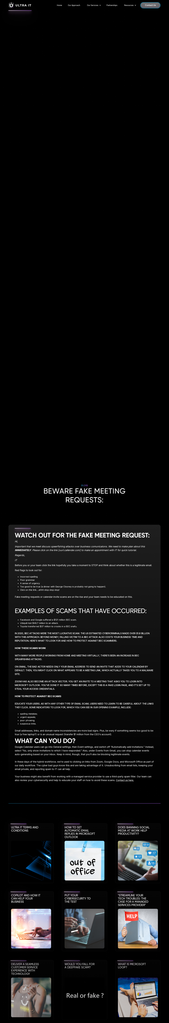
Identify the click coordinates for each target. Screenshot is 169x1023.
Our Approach (74, 5)
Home (59, 5)
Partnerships (112, 5)
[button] (93, 5)
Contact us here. (125, 780)
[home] (20, 5)
